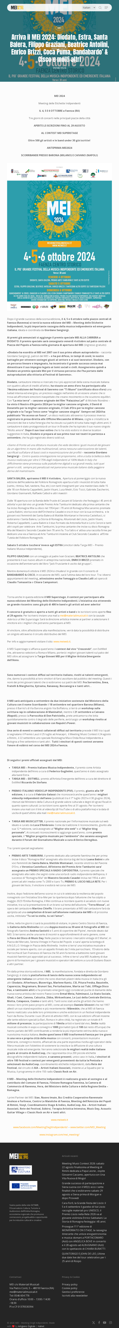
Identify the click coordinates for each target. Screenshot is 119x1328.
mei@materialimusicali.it (74, 615)
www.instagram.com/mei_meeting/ (59, 1134)
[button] (106, 7)
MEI (59, 27)
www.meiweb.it (62, 641)
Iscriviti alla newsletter (75, 1295)
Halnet (41, 1326)
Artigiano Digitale (26, 1326)
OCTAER (34, 1205)
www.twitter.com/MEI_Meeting (88, 1127)
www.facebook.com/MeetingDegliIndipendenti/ (40, 1127)
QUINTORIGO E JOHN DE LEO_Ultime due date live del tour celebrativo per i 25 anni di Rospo (84, 1257)
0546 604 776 (21, 1295)
